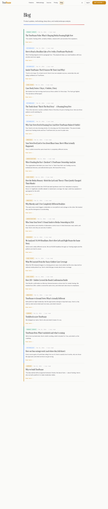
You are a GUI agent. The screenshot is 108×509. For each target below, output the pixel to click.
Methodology (40, 2)
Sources (49, 2)
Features (31, 2)
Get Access (98, 2)
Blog (61, 2)
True (6, 2)
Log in (88, 2)
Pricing (56, 2)
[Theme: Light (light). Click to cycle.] (82, 2)
